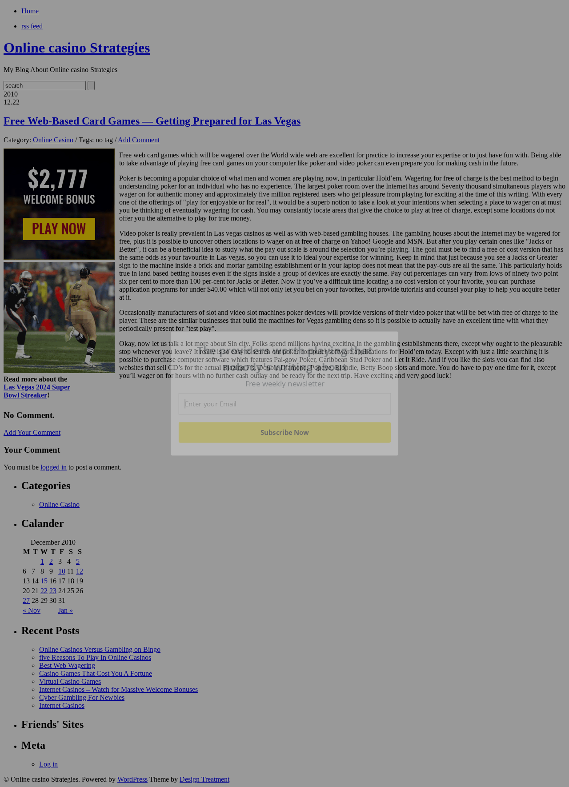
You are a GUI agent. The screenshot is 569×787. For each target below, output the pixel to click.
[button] (285, 358)
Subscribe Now (284, 432)
